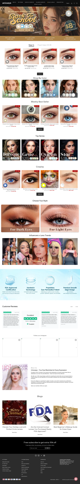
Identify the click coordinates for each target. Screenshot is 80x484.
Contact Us (23, 465)
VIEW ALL (40, 73)
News (42, 472)
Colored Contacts (40, 2)
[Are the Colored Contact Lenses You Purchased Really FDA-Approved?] (40, 412)
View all (40, 129)
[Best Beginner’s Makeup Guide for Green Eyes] (65, 412)
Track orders (23, 470)
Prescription (60, 2)
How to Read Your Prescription (46, 467)
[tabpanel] (40, 21)
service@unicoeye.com (70, 460)
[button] (76, 347)
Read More (14, 432)
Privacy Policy (43, 465)
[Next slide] (76, 307)
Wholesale (42, 469)
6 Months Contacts (5, 469)
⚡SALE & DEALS (51, 2)
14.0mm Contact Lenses (6, 470)
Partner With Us (24, 476)
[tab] (38, 33)
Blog (41, 470)
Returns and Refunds (25, 467)
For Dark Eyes (4, 463)
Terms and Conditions (25, 463)
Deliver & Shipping (44, 463)
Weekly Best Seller (5, 461)
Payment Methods (24, 469)
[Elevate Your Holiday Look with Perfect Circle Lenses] (14, 412)
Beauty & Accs (38, 4)
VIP (22, 474)
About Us (42, 461)
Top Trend (20, 2)
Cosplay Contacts (29, 2)
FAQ (22, 461)
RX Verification (24, 472)
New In (14, 2)
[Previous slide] (72, 307)
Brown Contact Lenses (6, 467)
